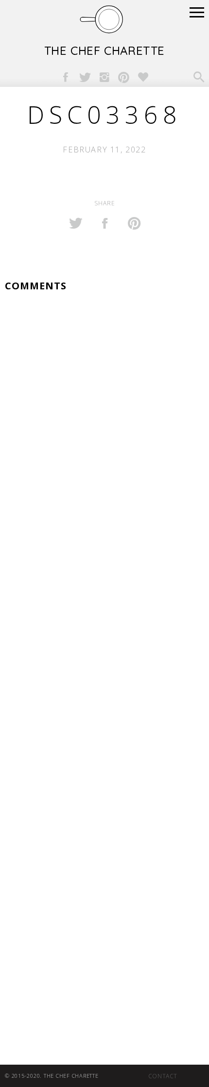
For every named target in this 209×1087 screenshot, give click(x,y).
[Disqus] (104, 429)
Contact (162, 1076)
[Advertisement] (104, 751)
